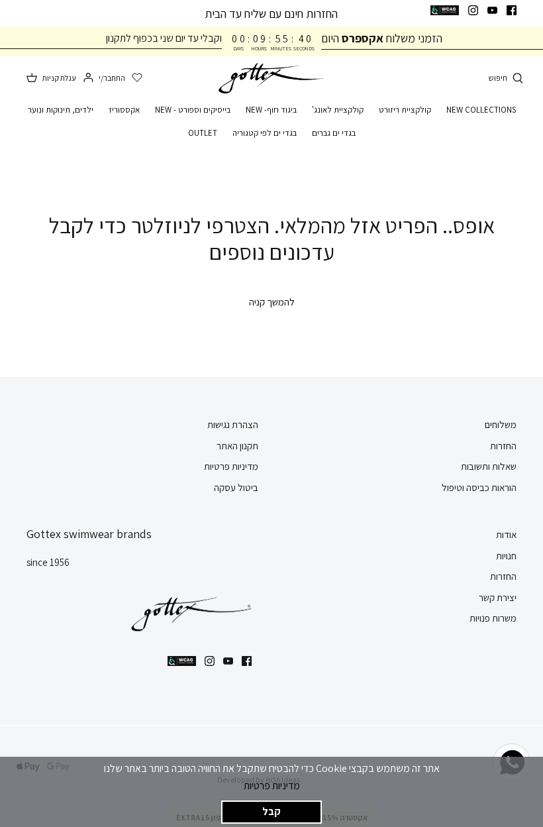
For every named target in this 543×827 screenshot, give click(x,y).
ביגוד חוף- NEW (271, 109)
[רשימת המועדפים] (137, 78)
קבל (271, 811)
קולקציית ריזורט (405, 109)
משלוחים (501, 424)
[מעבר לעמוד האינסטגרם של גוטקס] (473, 10)
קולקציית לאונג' (338, 109)
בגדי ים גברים (334, 132)
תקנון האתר (237, 445)
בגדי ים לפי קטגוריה (264, 132)
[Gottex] (271, 78)
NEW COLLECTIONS (481, 109)
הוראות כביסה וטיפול (479, 487)
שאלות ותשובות (489, 466)
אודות (506, 534)
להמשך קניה (272, 302)
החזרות (503, 445)
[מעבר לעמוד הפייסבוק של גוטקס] (512, 10)
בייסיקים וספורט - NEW (192, 109)
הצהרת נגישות (232, 424)
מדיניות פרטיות (272, 786)
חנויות (506, 555)
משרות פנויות (493, 618)
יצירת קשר (498, 597)
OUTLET (202, 132)
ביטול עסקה (236, 487)
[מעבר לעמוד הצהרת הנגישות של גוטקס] (444, 10)
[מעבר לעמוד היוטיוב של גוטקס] (492, 10)
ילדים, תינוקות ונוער (60, 109)
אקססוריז (124, 109)
